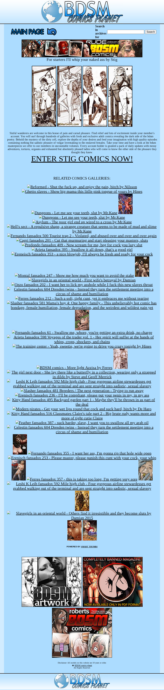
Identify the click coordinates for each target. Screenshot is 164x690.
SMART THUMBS (89, 547)
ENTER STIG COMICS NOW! (82, 158)
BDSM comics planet (83, 665)
